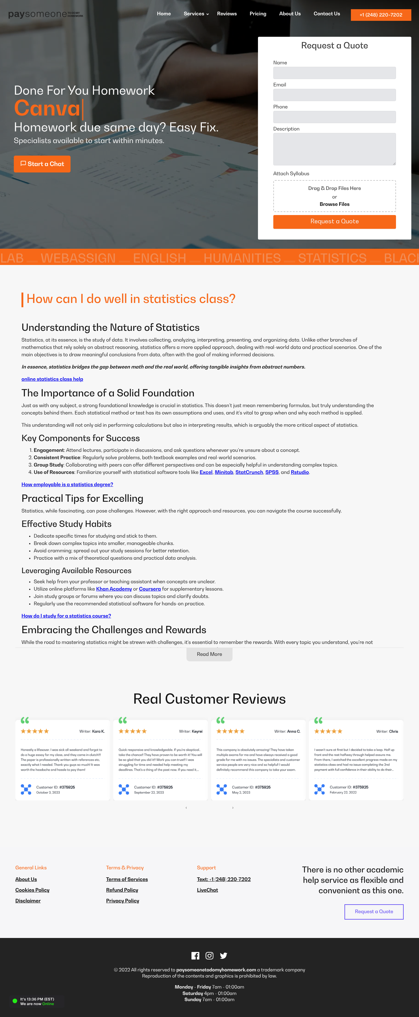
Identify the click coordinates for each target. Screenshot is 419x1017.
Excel (206, 472)
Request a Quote (374, 911)
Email (279, 85)
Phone (280, 107)
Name (280, 63)
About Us (26, 879)
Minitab (224, 472)
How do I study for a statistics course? (66, 616)
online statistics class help (52, 379)
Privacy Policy (122, 901)
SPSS (272, 472)
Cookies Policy (32, 890)
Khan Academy (114, 589)
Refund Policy (122, 890)
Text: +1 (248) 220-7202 (224, 879)
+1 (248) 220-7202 (381, 15)
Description (286, 129)
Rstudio (300, 472)
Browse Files (335, 204)
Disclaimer (28, 901)
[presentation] (186, 807)
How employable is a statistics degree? (67, 484)
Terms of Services (127, 879)
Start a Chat (45, 164)
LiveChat (207, 890)
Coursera (150, 589)
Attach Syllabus (291, 174)
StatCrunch (249, 472)
